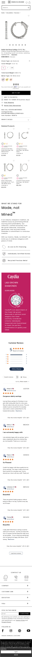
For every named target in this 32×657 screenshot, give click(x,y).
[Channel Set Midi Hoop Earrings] (8, 135)
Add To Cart (16, 93)
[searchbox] (9, 377)
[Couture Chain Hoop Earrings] (23, 167)
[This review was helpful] (24, 480)
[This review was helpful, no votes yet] (24, 418)
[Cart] (29, 2)
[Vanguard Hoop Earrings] (23, 135)
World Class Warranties (12, 105)
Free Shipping (9, 102)
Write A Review (16, 369)
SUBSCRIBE (24, 614)
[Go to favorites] (27, 3)
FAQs (3, 603)
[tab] (6, 44)
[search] (28, 8)
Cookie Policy (3, 649)
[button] (3, 2)
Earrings (16, 12)
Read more (19, 411)
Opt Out (16, 654)
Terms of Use (20, 620)
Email (26, 580)
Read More (14, 54)
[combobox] (22, 381)
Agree (16, 652)
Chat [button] (5, 580)
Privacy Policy (6, 622)
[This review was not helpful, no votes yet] (27, 418)
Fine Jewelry (9, 12)
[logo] (16, 2)
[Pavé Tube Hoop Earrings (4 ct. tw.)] (8, 167)
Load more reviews (16, 553)
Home (3, 12)
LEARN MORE (10, 290)
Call (16, 580)
